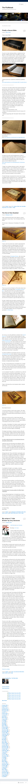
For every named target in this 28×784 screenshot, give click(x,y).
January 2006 (4, 762)
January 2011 (4, 714)
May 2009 (4, 723)
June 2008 (4, 738)
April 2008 (4, 741)
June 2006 (4, 758)
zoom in (3, 241)
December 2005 (5, 764)
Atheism (15, 206)
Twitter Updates (5, 686)
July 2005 (4, 768)
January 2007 (4, 754)
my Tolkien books (9, 310)
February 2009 (5, 727)
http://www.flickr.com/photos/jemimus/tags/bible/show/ (14, 137)
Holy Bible (24, 206)
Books (7, 206)
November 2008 (5, 731)
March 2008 (4, 742)
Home (3, 21)
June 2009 (4, 721)
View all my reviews (6, 669)
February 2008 (5, 743)
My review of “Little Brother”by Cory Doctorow (11, 519)
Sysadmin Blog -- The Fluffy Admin (11, 678)
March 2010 (4, 717)
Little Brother (12, 525)
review (6, 672)
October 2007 (4, 749)
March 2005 (4, 769)
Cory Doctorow (19, 525)
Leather (10, 207)
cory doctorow (16, 671)
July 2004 (4, 776)
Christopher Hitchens (14, 256)
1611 (12, 206)
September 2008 (5, 734)
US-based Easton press (6, 354)
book (20, 206)
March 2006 (4, 761)
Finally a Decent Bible (9, 30)
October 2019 (4, 705)
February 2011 (5, 713)
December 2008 (5, 730)
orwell (3, 672)
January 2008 (4, 745)
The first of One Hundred (10, 213)
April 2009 (4, 724)
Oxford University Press (6, 340)
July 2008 (4, 736)
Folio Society (7, 341)
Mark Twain (13, 513)
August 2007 (4, 752)
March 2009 (4, 725)
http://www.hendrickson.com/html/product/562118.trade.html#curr (14, 82)
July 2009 (4, 720)
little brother (21, 671)
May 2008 (4, 739)
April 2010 (4, 716)
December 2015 (5, 709)
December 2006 (5, 756)
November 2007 (5, 747)
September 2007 (5, 750)
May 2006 (4, 760)
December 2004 (5, 772)
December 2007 (5, 746)
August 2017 (4, 706)
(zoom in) (4, 329)
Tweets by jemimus (5, 688)
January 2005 (4, 771)
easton (6, 513)
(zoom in (3, 405)
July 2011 (4, 712)
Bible (18, 206)
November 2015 (5, 710)
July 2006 (4, 757)
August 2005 (4, 767)
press (17, 513)
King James (4, 207)
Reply (13, 207)
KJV (8, 207)
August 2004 (4, 775)
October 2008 (4, 732)
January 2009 (4, 728)
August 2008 (4, 735)
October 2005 (4, 765)
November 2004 (5, 773)
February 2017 (5, 708)
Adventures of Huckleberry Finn (17, 511)
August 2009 (4, 719)
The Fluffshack (7, 7)
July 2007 (4, 753)
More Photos (4, 700)
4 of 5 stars (16, 527)
